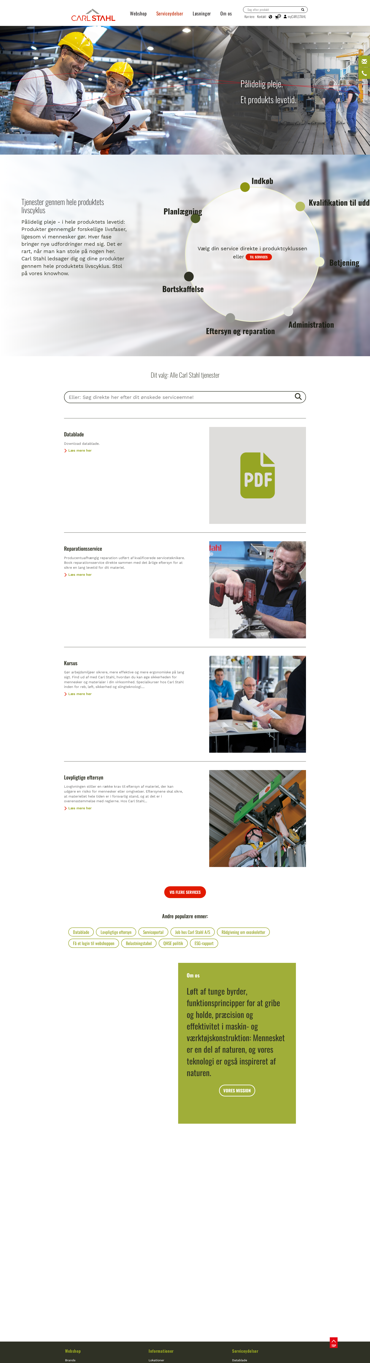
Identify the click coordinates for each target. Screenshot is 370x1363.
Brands (70, 1360)
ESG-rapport (204, 943)
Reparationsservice (83, 548)
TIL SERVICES (259, 257)
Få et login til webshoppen (93, 943)
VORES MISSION (237, 1090)
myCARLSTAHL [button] (297, 16)
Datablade (74, 434)
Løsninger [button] (202, 13)
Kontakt (261, 16)
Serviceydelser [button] (170, 13)
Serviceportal (153, 932)
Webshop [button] (138, 13)
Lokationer (156, 1360)
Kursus (71, 663)
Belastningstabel (139, 943)
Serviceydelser (245, 1351)
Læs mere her (80, 450)
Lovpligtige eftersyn (83, 777)
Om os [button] (226, 13)
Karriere (250, 16)
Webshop (73, 1351)
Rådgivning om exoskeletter (243, 932)
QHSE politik (173, 943)
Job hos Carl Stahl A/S (192, 932)
